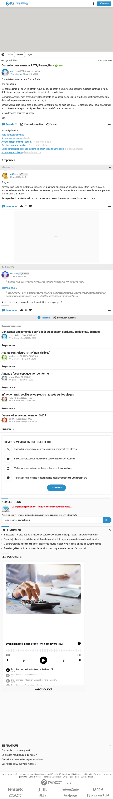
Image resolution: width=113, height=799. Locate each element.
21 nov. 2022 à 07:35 (30, 74)
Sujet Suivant (103, 60)
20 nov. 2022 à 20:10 (18, 177)
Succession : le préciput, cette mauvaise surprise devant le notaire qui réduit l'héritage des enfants (51, 534)
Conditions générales (38, 774)
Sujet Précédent (11, 60)
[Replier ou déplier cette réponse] (110, 167)
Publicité (57, 774)
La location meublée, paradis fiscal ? (19, 754)
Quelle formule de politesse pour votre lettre (22, 759)
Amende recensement (12, 138)
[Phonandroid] (98, 795)
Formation (47, 777)
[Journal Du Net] (42, 789)
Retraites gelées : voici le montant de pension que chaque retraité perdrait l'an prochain (45, 548)
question (105, 4)
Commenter (11, 206)
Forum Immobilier (32, 152)
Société (50, 774)
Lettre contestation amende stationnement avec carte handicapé (32, 148)
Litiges (29, 54)
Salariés (20, 54)
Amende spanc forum (12, 152)
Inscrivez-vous (24, 774)
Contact (32, 777)
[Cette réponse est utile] (22, 206)
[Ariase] (70, 795)
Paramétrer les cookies (102, 774)
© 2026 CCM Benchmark (84, 777)
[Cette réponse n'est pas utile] (30, 206)
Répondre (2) (11, 124)
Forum (10, 54)
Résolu (60, 66)
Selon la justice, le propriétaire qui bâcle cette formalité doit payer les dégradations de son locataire (51, 539)
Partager (53, 124)
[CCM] (98, 789)
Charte (38, 777)
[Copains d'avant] (15, 795)
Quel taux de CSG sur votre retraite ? (18, 763)
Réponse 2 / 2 (7, 267)
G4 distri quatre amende (13, 145)
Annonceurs (56, 777)
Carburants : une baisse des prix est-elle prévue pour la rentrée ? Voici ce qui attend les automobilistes (52, 543)
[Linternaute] (70, 789)
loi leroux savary (9, 288)
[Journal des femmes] (15, 789)
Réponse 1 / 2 (7, 167)
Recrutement (67, 774)
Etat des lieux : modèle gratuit (15, 750)
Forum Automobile (42, 141)
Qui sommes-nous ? (10, 774)
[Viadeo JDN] (42, 796)
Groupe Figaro (68, 777)
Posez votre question (33, 124)
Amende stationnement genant (16, 141)
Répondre (45, 318)
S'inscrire (56, 487)
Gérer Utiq (23, 777)
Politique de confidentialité (82, 774)
